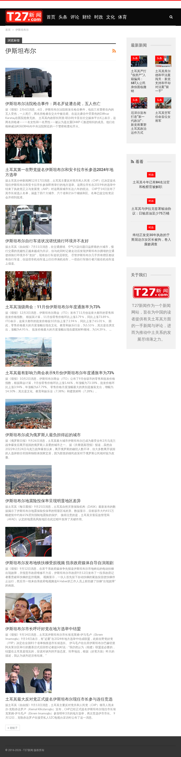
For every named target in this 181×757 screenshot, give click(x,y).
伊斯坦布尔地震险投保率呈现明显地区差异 (43, 500)
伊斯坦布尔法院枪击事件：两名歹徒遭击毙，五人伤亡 (53, 103)
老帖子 (13, 727)
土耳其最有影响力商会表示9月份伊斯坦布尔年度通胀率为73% (59, 372)
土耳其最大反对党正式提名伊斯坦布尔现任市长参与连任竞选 (59, 699)
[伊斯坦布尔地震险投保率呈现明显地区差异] (28, 480)
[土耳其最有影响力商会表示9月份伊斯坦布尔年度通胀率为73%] (28, 352)
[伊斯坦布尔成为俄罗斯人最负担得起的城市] (28, 413)
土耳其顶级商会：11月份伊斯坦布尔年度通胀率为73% (52, 306)
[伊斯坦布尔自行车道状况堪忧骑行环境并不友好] (28, 220)
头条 (62, 17)
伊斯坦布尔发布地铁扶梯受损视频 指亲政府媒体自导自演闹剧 (59, 562)
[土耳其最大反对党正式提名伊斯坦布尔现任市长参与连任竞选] (28, 678)
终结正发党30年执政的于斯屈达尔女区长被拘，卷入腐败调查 (151, 239)
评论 (74, 17)
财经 (86, 17)
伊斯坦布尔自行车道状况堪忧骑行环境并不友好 (47, 241)
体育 (122, 17)
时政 (98, 17)
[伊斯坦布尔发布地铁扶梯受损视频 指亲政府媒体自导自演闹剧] (28, 541)
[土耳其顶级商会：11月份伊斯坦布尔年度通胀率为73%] (28, 286)
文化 (110, 17)
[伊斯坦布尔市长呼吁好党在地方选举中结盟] (28, 608)
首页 (51, 17)
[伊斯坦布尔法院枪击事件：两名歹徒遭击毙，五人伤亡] (28, 82)
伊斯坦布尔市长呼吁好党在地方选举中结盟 (43, 628)
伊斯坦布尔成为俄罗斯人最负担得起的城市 (43, 434)
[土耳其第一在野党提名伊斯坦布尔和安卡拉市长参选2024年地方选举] (28, 148)
